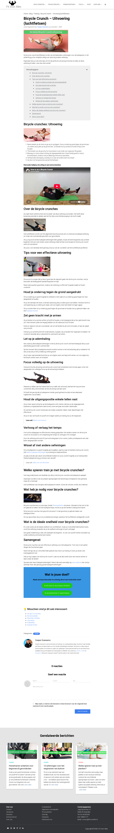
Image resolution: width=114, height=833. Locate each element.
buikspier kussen (32, 311)
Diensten (9, 814)
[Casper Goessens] (28, 643)
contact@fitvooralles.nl (90, 819)
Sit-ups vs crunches (34, 614)
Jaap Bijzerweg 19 (83, 809)
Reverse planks (32, 616)
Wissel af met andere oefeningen (47, 101)
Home (26, 14)
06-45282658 (85, 814)
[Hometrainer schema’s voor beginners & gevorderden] (22, 752)
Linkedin (22, 828)
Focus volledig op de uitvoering (46, 92)
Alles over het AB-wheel (41, 462)
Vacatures (9, 812)
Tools (81, 4)
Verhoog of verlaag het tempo (46, 98)
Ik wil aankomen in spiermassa (57, 593)
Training (36, 14)
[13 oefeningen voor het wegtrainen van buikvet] (57, 752)
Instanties (45, 817)
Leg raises (30, 620)
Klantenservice (47, 819)
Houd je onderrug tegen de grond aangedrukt (51, 82)
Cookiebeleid (46, 807)
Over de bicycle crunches (41, 76)
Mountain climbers (33, 618)
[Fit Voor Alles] (14, 4)
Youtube (8, 828)
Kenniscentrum (69, 4)
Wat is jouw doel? (38, 117)
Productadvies (54, 4)
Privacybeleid (46, 812)
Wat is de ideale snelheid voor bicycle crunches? (49, 110)
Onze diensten (39, 4)
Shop (89, 4)
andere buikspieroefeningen (36, 452)
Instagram (38, 653)
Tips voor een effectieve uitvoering (44, 79)
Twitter (83, 651)
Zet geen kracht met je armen (46, 85)
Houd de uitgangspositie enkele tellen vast (50, 95)
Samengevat (36, 113)
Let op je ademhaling (43, 88)
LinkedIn (78, 651)
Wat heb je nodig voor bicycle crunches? (46, 107)
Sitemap (45, 814)
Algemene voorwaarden (50, 809)
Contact (9, 809)
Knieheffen (31, 623)
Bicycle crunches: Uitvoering (42, 73)
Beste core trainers (39, 420)
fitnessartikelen (58, 505)
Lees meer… (28, 785)
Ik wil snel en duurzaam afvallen (57, 586)
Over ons (97, 4)
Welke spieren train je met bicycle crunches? (47, 104)
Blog (30, 14)
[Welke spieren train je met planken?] (91, 752)
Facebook (20, 828)
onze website (76, 562)
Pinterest (17, 828)
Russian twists (32, 625)
